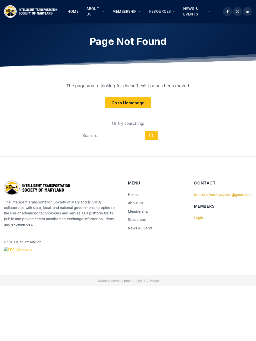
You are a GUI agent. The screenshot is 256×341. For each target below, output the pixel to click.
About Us (92, 11)
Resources (160, 11)
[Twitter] (237, 11)
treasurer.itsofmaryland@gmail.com (222, 194)
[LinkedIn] (247, 11)
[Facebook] (227, 11)
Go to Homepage (128, 102)
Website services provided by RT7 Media (128, 281)
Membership (124, 11)
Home (73, 11)
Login (198, 218)
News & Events (190, 11)
